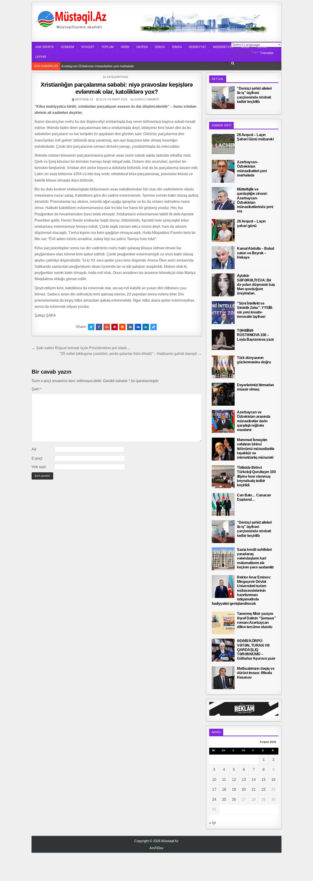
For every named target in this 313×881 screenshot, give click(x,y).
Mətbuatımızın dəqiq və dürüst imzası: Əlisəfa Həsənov (255, 673)
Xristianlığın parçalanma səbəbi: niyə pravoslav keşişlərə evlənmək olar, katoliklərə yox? (117, 88)
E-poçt (37, 458)
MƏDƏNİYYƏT (223, 47)
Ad (34, 449)
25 (224, 799)
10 (214, 780)
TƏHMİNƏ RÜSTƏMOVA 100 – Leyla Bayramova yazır (255, 335)
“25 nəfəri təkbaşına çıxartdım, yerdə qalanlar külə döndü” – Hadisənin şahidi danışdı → (131, 354)
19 (234, 789)
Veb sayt (39, 467)
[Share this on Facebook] (99, 327)
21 (254, 789)
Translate (267, 53)
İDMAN (177, 47)
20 (244, 789)
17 (214, 789)
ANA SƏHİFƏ (44, 47)
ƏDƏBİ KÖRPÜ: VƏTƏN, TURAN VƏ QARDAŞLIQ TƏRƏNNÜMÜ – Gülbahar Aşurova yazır (256, 649)
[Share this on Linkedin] (146, 327)
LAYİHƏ (40, 57)
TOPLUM (107, 47)
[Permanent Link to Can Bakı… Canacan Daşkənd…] (223, 504)
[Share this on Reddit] (122, 327)
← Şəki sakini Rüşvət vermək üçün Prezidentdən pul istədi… (81, 348)
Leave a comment (146, 99)
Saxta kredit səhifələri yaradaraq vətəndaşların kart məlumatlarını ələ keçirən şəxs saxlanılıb (255, 558)
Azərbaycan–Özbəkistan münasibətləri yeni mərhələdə (97, 66)
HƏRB (125, 47)
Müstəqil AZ (84, 99)
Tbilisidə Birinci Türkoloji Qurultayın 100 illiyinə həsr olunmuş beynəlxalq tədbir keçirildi (256, 476)
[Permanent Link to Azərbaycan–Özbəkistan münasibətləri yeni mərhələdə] (223, 171)
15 (263, 780)
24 (214, 799)
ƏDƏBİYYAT (197, 47)
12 (234, 780)
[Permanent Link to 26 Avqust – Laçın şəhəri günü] (223, 230)
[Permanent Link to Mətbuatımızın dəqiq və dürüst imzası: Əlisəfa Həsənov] (223, 677)
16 (273, 780)
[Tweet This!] (91, 327)
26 (234, 799)
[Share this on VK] (130, 327)
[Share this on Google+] (107, 327)
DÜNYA (160, 47)
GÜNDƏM (67, 47)
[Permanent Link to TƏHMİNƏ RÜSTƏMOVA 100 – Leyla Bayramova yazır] (223, 339)
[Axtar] (232, 63)
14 (254, 780)
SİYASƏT (87, 47)
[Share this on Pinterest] (114, 327)
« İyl (212, 823)
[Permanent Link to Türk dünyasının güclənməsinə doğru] (223, 367)
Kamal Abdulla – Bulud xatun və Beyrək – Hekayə (255, 252)
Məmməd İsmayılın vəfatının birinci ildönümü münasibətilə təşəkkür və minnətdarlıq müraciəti (255, 448)
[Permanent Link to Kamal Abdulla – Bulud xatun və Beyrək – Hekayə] (223, 257)
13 (244, 780)
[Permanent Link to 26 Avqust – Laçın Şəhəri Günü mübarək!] (223, 144)
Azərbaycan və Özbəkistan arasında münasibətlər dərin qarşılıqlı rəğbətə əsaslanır (253, 421)
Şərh (37, 389)
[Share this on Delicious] (153, 327)
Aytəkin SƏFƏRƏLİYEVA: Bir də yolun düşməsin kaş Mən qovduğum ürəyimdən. (256, 284)
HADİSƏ (142, 47)
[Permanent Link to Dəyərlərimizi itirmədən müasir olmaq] (223, 394)
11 (224, 780)
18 (224, 789)
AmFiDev (156, 848)
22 (263, 789)
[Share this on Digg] (138, 327)
